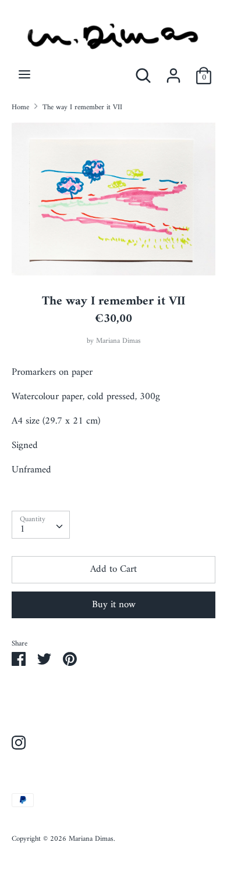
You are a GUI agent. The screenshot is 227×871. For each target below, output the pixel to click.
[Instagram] (19, 744)
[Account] (173, 71)
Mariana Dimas (118, 341)
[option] (113, 199)
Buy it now (114, 605)
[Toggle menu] (24, 75)
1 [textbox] (22, 529)
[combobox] (41, 525)
